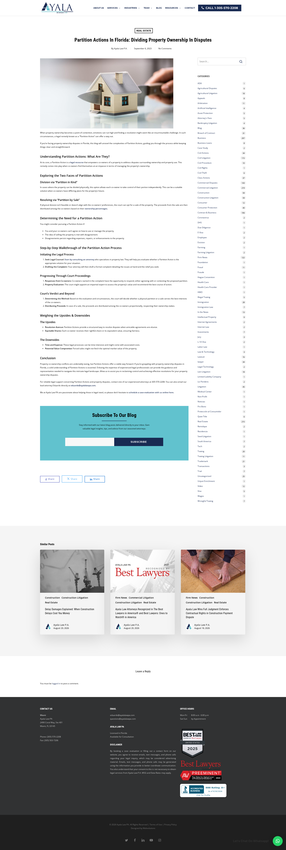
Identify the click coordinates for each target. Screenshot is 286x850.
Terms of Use (156, 824)
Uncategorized (204, 476)
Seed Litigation (204, 436)
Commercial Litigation (208, 187)
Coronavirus (203, 217)
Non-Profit (202, 396)
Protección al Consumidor (209, 411)
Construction (203, 192)
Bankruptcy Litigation (207, 123)
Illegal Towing (204, 297)
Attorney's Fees (205, 118)
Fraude (201, 272)
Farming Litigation (206, 252)
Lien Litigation (204, 371)
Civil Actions (203, 153)
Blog (200, 128)
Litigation (202, 386)
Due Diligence (204, 227)
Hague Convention (206, 277)
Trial (200, 471)
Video (200, 486)
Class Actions (204, 177)
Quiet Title (202, 416)
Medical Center (205, 391)
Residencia (203, 431)
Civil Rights (203, 167)
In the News (203, 312)
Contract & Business (207, 212)
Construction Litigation (208, 197)
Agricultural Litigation (207, 93)
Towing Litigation (205, 456)
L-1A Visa (202, 341)
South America (204, 441)
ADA (200, 83)
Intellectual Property (207, 317)
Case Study (203, 148)
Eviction (201, 242)
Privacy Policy (170, 824)
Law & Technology (206, 351)
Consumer (202, 202)
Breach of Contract (206, 133)
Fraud (200, 267)
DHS (200, 222)
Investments (203, 332)
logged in (56, 683)
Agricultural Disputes (207, 88)
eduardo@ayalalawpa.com (83, 385)
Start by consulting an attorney (79, 259)
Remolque (202, 426)
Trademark (203, 461)
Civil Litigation (204, 157)
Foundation (203, 262)
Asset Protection (205, 113)
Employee (202, 237)
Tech (200, 446)
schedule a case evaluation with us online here (150, 392)
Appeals (201, 98)
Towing (201, 451)
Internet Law (203, 327)
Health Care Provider (207, 287)
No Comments (165, 48)
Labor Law (202, 346)
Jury (199, 336)
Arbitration (203, 103)
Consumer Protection (207, 207)
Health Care (203, 282)
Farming (201, 247)
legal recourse (77, 162)
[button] (278, 841)
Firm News (202, 257)
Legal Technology (206, 366)
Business (202, 138)
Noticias (201, 401)
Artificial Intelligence (207, 108)
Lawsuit (201, 356)
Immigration (203, 302)
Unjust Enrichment (206, 481)
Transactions (204, 466)
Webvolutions (149, 828)
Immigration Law (205, 307)
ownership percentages (96, 208)
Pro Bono (202, 406)
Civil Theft (202, 172)
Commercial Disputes (207, 182)
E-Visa (200, 232)
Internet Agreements (207, 322)
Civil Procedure (205, 162)
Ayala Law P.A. (120, 48)
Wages (201, 496)
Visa (199, 491)
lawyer (201, 361)
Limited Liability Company (209, 376)
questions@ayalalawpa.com (123, 718)
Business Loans (205, 143)
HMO (200, 292)
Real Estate (143, 30)
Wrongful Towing (205, 501)
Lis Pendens (203, 381)
